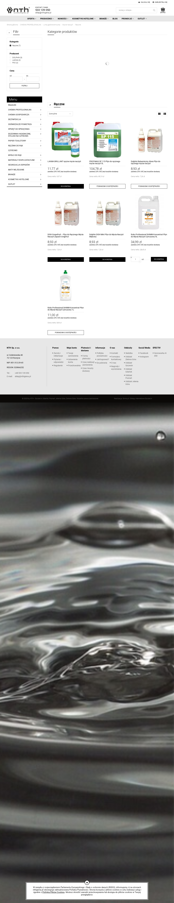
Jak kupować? (103, 359)
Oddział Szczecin (129, 364)
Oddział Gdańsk (128, 370)
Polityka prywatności (102, 354)
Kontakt (114, 353)
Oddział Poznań (128, 376)
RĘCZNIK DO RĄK (15, 146)
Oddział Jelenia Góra (131, 382)
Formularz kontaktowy (116, 358)
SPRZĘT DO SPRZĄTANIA (18, 129)
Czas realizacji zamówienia (88, 363)
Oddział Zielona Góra (130, 358)
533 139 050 (42, 10)
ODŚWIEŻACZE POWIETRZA (20, 124)
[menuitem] (31, 19)
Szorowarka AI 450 (160, 354)
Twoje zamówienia (73, 354)
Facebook (144, 353)
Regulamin (58, 365)
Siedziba (129, 353)
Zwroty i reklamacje (58, 354)
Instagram (144, 357)
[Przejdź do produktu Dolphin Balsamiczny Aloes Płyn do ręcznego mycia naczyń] (149, 139)
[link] (15, 45)
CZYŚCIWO (12, 150)
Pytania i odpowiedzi (58, 360)
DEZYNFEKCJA (14, 119)
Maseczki (12, 105)
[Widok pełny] (164, 113)
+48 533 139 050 (18, 373)
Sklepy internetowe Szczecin (141, 398)
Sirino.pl (126, 398)
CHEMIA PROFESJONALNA (19, 110)
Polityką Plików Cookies (53, 892)
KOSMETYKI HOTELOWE (18, 179)
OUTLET (11, 184)
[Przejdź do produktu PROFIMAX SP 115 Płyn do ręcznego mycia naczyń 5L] (107, 139)
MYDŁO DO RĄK (15, 155)
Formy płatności (86, 357)
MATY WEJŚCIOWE (16, 170)
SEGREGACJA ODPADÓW (19, 165)
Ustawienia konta (72, 360)
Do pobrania (102, 363)
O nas (113, 363)
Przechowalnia (74, 365)
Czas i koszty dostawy (87, 369)
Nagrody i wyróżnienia (116, 367)
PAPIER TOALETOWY (17, 141)
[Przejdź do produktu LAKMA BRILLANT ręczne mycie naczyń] (66, 139)
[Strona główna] (18, 10)
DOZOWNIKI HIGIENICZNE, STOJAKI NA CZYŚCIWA (19, 135)
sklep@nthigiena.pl (43, 13)
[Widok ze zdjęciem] (159, 113)
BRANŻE (11, 174)
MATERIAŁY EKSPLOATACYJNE (21, 160)
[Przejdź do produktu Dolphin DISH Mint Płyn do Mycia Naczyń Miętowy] (107, 212)
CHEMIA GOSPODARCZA (18, 114)
